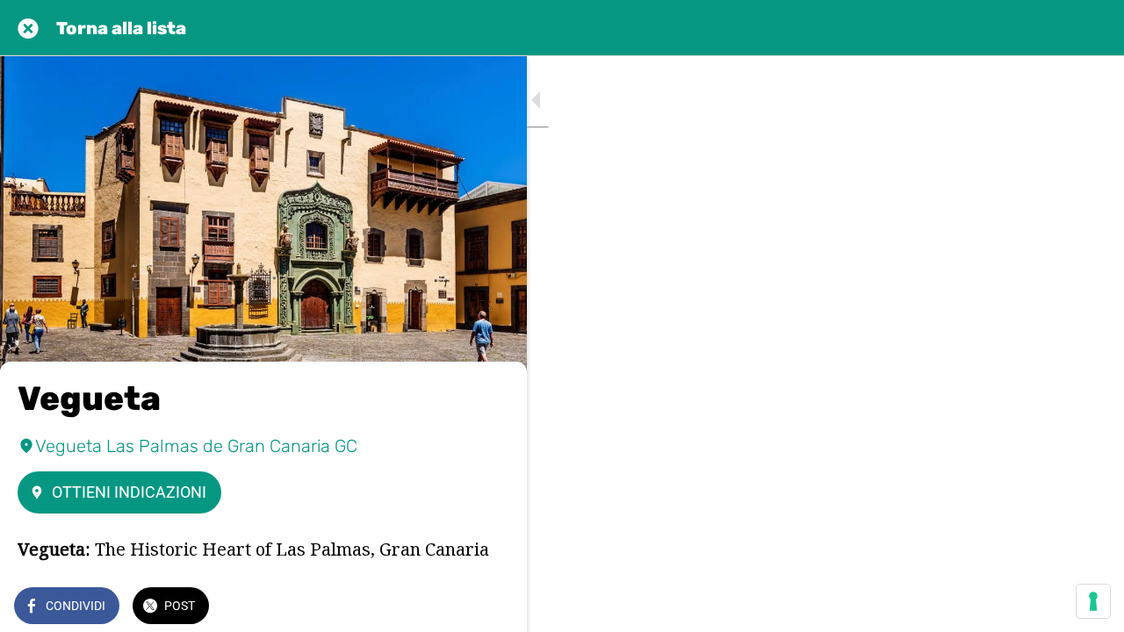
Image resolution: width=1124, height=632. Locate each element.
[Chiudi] (28, 28)
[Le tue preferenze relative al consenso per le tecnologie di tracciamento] (1093, 601)
